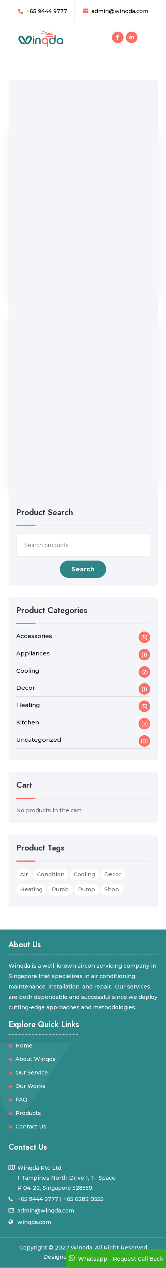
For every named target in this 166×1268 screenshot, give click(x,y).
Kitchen (27, 722)
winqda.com (34, 1222)
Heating (28, 705)
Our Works (30, 1086)
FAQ (21, 1099)
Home (23, 1045)
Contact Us (30, 1126)
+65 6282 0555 (83, 1199)
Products (28, 1113)
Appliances (33, 653)
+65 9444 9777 (46, 11)
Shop (111, 889)
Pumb (60, 889)
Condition (50, 874)
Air (24, 874)
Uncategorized (38, 739)
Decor (25, 687)
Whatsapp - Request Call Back (120, 1258)
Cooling (27, 670)
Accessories (34, 636)
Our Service (31, 1072)
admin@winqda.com (45, 1210)
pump (86, 889)
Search (83, 569)
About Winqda (35, 1059)
